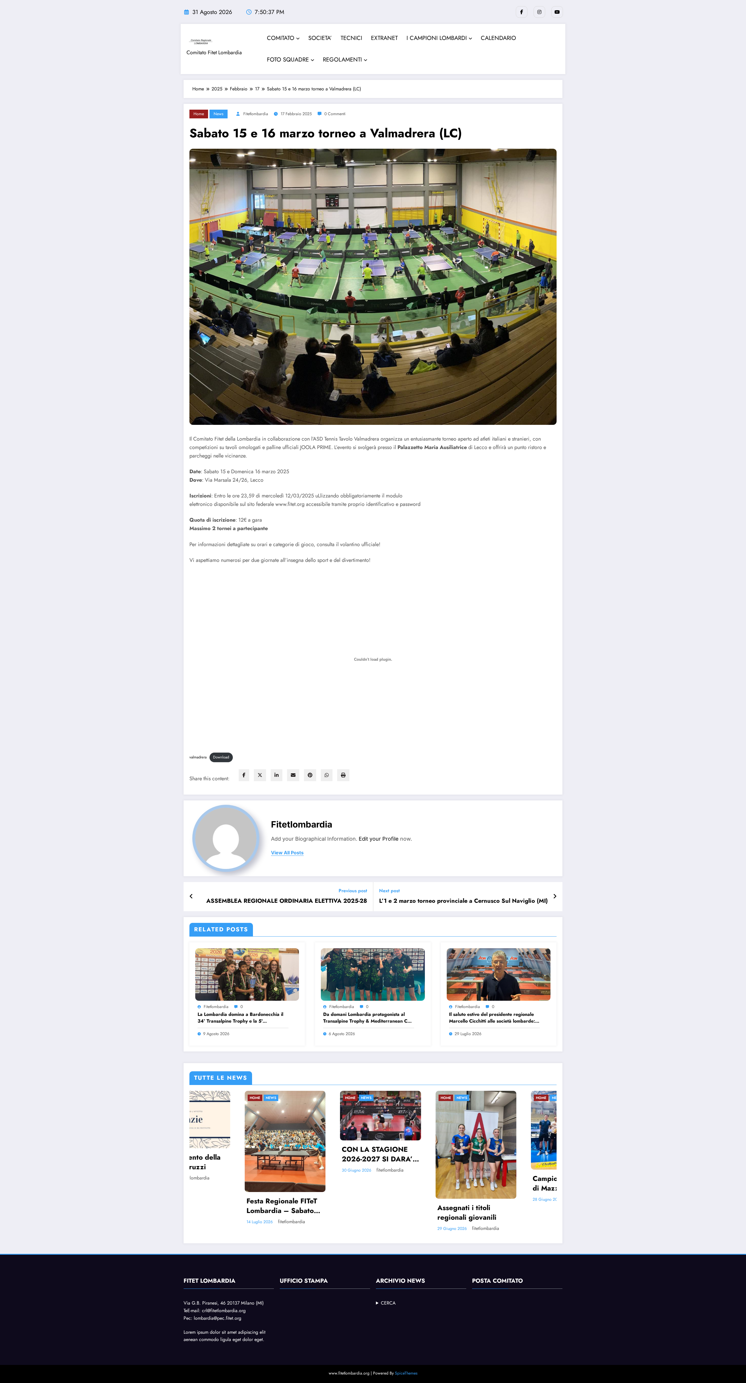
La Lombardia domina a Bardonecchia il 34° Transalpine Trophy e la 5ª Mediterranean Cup (240, 1017)
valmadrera (198, 757)
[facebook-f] (521, 12)
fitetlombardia (255, 114)
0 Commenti (335, 114)
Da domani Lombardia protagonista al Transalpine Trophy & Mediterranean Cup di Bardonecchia (368, 1017)
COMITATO (280, 38)
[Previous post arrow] (191, 896)
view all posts (287, 853)
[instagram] (539, 12)
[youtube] (557, 12)
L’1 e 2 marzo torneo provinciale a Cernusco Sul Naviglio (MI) (463, 901)
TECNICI (351, 38)
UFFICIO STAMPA (304, 1281)
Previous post (353, 890)
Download (221, 757)
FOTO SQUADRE (288, 59)
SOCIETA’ (320, 38)
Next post (389, 890)
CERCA (388, 1303)
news (219, 114)
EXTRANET (384, 38)
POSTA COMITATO (497, 1281)
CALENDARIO (498, 38)
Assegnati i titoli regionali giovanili (221, 1212)
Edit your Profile (379, 839)
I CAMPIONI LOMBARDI (437, 38)
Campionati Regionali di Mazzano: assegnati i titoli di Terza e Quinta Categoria (323, 1183)
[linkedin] (276, 775)
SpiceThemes (406, 1373)
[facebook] (244, 775)
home (198, 114)
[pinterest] (310, 775)
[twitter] (260, 775)
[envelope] (293, 775)
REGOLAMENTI (342, 59)
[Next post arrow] (555, 896)
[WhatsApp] (326, 775)
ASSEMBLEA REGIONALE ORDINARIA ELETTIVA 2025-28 (286, 901)
